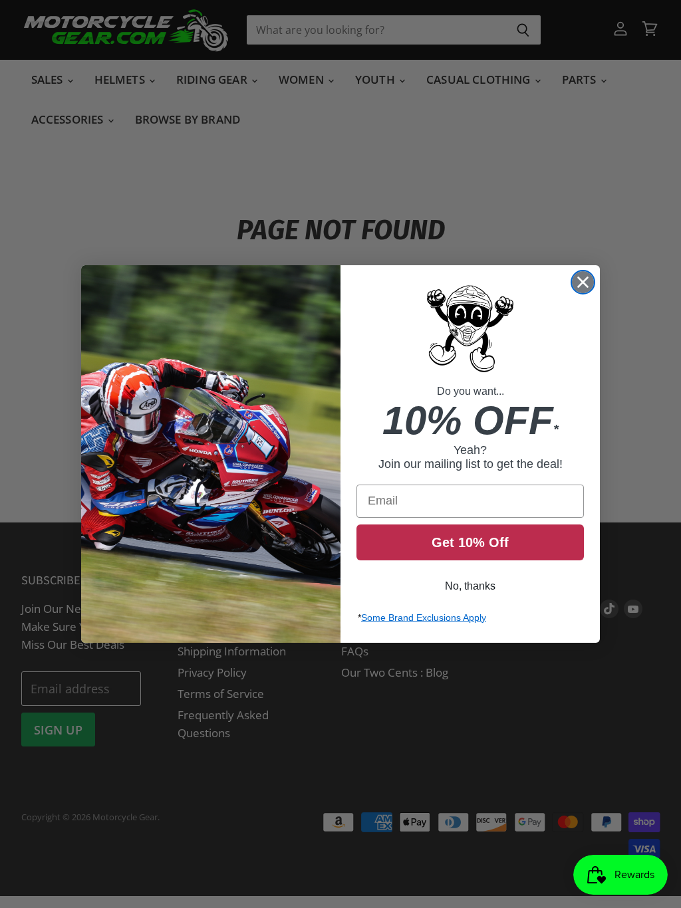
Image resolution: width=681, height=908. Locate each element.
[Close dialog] (583, 282)
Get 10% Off (470, 542)
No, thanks (470, 586)
